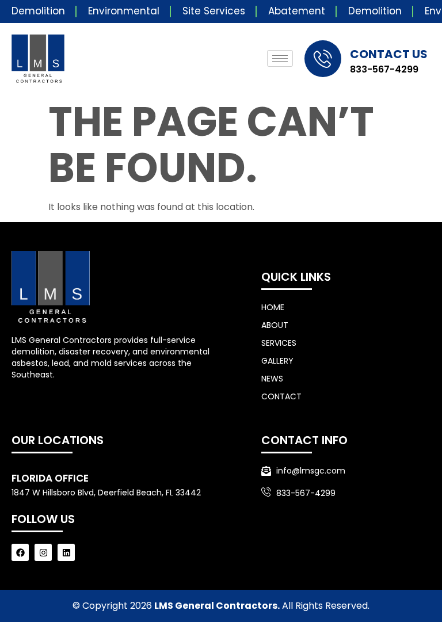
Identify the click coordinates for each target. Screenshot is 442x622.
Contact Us (389, 54)
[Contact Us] (322, 58)
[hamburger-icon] (280, 58)
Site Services (213, 11)
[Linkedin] (66, 552)
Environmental (123, 11)
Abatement (296, 11)
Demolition (38, 11)
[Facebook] (20, 552)
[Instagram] (43, 552)
